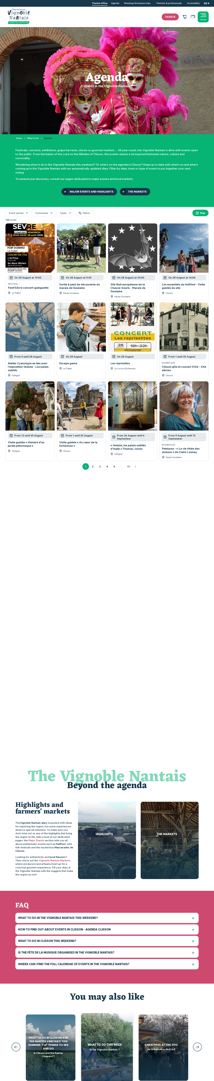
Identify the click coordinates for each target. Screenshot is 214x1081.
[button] (206, 3)
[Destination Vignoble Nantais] (19, 16)
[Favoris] (193, 17)
